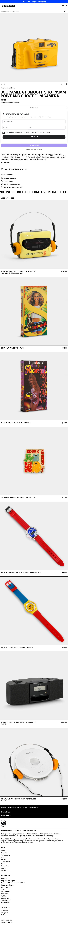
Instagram (4, 913)
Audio (3, 851)
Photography (5, 855)
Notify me (34, 137)
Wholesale (4, 894)
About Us (4, 878)
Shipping (3, 102)
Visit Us (3, 896)
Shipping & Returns (7, 885)
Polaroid (3, 853)
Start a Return (6, 887)
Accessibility (5, 902)
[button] (66, 6)
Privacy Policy (5, 900)
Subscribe (5, 815)
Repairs (3, 870)
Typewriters (5, 866)
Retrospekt (9, 920)
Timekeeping (5, 861)
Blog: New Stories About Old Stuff (13, 883)
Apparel (3, 868)
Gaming (3, 859)
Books (3, 864)
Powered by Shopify (6, 922)
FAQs (2, 889)
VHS (2, 857)
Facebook (4, 910)
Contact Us (5, 898)
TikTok (3, 915)
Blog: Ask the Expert (8, 881)
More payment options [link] (34, 149)
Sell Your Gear (6, 891)
